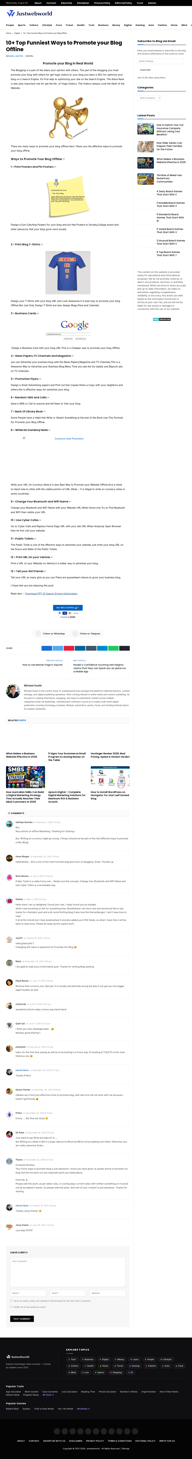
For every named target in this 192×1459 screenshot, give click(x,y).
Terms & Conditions (120, 1441)
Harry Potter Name (169, 1391)
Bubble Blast (12, 1408)
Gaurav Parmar (23, 1089)
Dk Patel (20, 1132)
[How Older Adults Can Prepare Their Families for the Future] (145, 146)
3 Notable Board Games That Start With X (171, 204)
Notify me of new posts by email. (30, 1307)
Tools (140, 2)
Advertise (66, 2)
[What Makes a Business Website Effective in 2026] (25, 739)
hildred (19, 899)
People (10, 25)
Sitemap (125, 1448)
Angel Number (148, 1391)
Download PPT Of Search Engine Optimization (51, 593)
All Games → (83, 1408)
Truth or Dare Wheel (44, 1408)
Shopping (117, 1372)
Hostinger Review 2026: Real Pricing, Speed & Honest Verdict (110, 755)
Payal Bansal (22, 980)
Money (116, 25)
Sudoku (26, 1408)
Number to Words (129, 1391)
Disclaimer (83, 2)
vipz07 (19, 938)
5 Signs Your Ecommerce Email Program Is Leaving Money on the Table (67, 757)
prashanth (21, 1047)
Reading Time (88, 1391)
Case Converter (50, 1391)
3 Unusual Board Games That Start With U (171, 242)
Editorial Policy (123, 2)
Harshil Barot (22, 1070)
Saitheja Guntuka (24, 822)
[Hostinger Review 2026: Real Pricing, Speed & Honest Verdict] (110, 739)
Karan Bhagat (22, 856)
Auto (151, 25)
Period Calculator (107, 1391)
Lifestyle (47, 25)
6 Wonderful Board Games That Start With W (170, 217)
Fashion (162, 25)
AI (132, 1372)
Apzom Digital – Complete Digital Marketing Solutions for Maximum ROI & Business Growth (67, 797)
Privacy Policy (102, 2)
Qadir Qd (20, 1023)
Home (174, 25)
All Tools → (48, 1394)
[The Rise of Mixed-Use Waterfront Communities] (145, 179)
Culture (33, 25)
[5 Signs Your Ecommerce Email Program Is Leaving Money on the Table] (67, 739)
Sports (22, 25)
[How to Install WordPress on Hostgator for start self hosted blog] (110, 777)
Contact (51, 2)
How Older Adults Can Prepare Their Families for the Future (169, 146)
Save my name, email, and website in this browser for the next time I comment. (52, 1301)
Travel (69, 25)
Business (103, 25)
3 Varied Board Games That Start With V (170, 231)
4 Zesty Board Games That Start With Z (169, 193)
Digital (128, 25)
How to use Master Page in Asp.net (42, 664)
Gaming (140, 25)
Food (59, 25)
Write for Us (167, 1441)
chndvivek (21, 1004)
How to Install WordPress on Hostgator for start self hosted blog (110, 795)
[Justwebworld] (29, 13)
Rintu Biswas (22, 876)
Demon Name (12, 1394)
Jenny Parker (22, 1225)
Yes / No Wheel (65, 1408)
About (38, 2)
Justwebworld (92, 1448)
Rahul (18, 961)
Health (81, 25)
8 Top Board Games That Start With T (168, 254)
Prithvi (19, 1113)
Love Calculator (69, 1391)
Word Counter (31, 1391)
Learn (135, 1359)
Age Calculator (13, 1391)
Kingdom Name (31, 1394)
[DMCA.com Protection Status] (162, 320)
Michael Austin (14, 56)
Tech (91, 25)
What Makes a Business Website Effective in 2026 (21, 755)
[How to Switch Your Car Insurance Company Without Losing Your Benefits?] (145, 128)
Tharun (19, 1159)
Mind (184, 25)
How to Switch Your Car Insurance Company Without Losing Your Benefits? (170, 129)
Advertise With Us (54, 1441)
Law (87, 1372)
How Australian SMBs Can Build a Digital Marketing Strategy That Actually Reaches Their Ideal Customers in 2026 (25, 797)
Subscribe (145, 70)
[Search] (185, 3)
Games (152, 2)
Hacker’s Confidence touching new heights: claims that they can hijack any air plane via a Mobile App (99, 668)
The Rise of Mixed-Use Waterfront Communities (169, 178)
